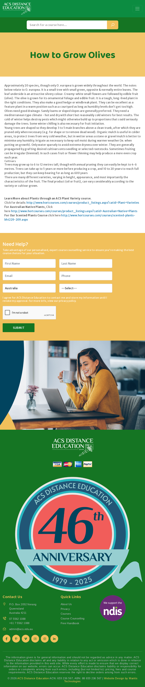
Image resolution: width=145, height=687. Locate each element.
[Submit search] (112, 24)
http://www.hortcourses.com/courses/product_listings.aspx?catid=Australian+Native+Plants (74, 211)
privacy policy (67, 300)
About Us (66, 604)
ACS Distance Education (33, 678)
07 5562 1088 (17, 618)
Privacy (65, 608)
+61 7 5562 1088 (19, 623)
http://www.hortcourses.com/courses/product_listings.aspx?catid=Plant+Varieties (83, 202)
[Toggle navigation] (137, 8)
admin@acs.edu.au (21, 629)
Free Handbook (70, 623)
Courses (66, 613)
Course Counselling (73, 618)
